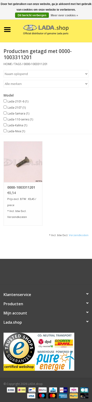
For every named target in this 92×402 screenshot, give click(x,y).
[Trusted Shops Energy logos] (46, 352)
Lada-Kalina (17, 125)
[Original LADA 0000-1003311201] (23, 161)
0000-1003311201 (36, 64)
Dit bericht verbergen (32, 15)
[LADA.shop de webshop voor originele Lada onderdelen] (53, 29)
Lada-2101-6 (18, 101)
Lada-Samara (18, 113)
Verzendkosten (17, 217)
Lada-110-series (20, 119)
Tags (17, 64)
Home (8, 64)
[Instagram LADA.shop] (59, 273)
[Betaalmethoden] (10, 390)
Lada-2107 (17, 108)
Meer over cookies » (64, 15)
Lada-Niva (16, 131)
